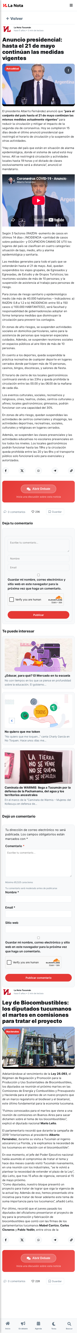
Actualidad (12, 68)
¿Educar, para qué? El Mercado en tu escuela (38, 675)
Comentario (14, 846)
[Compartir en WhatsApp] (38, 470)
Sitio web (11, 923)
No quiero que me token (22, 731)
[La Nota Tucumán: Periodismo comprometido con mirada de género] (13, 5)
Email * (10, 907)
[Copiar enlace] (71, 470)
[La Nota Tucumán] (8, 29)
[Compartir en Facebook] (5, 470)
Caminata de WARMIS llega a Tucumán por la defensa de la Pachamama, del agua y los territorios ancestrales (38, 791)
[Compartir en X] (22, 470)
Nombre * (12, 892)
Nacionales (12, 1031)
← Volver (14, 18)
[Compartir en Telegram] (55, 470)
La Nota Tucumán (22, 27)
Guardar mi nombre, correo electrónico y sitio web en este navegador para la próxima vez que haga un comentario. (36, 584)
